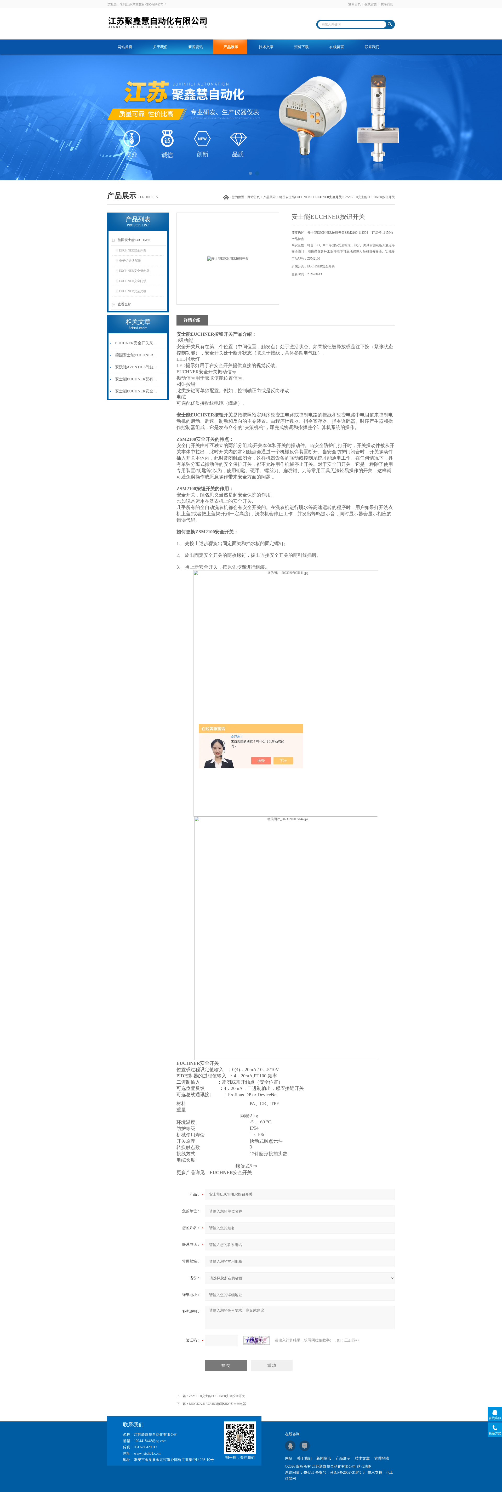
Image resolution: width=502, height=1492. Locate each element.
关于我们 (160, 47)
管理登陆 (381, 1458)
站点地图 (364, 1466)
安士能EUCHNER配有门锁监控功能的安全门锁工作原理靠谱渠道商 (137, 379)
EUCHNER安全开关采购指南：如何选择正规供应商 (137, 343)
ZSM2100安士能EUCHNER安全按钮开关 (217, 1396)
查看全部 (124, 304)
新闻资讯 (195, 47)
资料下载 (301, 47)
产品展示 (231, 47)
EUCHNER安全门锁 (132, 281)
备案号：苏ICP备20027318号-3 (339, 1472)
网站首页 (125, 47)
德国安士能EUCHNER (294, 197)
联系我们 (387, 4)
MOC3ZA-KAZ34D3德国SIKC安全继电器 (217, 1404)
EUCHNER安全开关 (132, 250)
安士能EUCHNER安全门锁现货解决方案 (137, 391)
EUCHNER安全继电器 (134, 271)
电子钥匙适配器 (130, 260)
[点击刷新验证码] (256, 1340)
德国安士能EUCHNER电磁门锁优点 (137, 355)
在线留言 (370, 4)
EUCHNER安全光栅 (132, 291)
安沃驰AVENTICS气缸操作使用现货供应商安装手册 (137, 367)
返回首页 (354, 4)
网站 (288, 1458)
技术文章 (266, 47)
